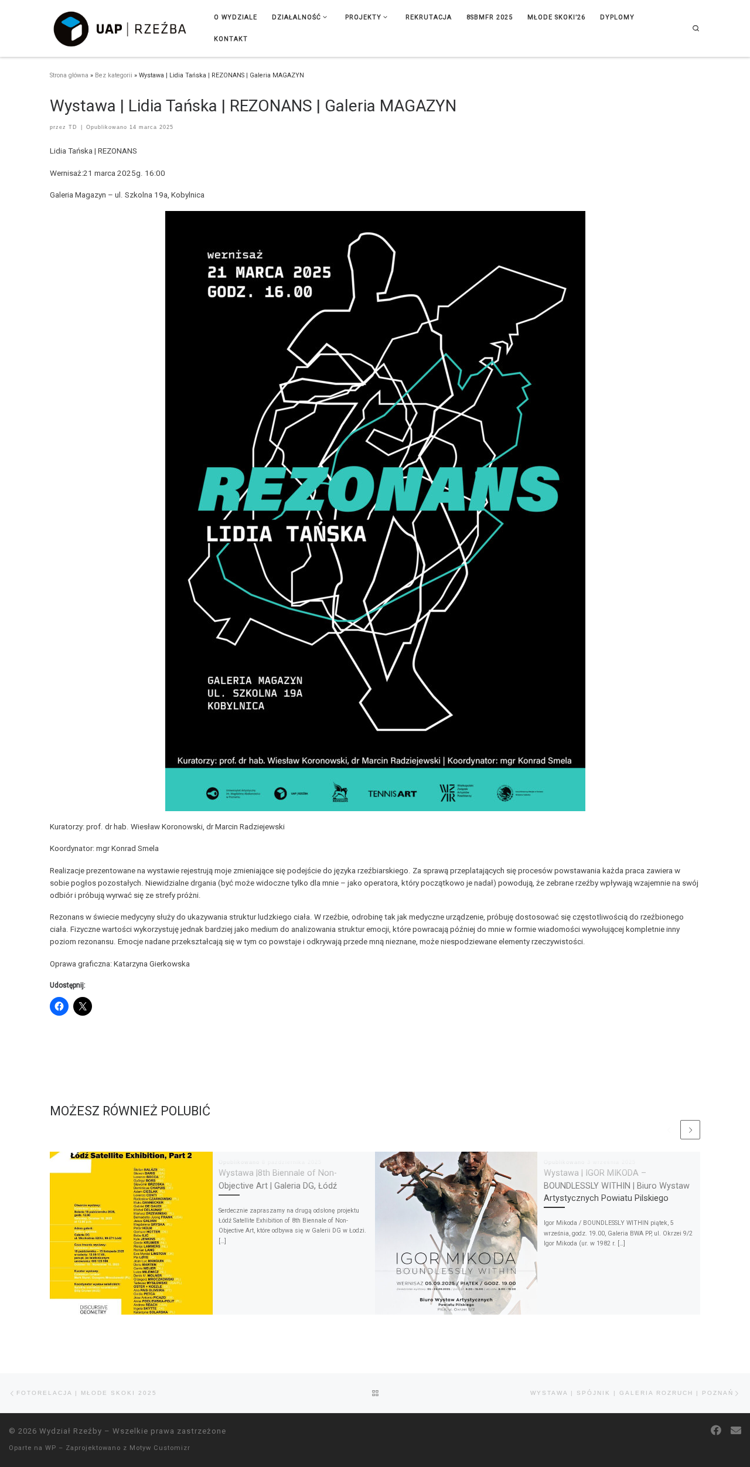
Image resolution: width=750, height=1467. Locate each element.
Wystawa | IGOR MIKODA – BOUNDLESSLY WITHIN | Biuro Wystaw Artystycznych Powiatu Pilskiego (617, 1186)
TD (73, 127)
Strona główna (69, 75)
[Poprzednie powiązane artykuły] (669, 1130)
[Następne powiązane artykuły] (690, 1130)
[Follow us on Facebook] (716, 1431)
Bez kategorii (113, 75)
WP (50, 1448)
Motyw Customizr (159, 1448)
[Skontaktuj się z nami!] (736, 1431)
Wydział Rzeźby (70, 1431)
